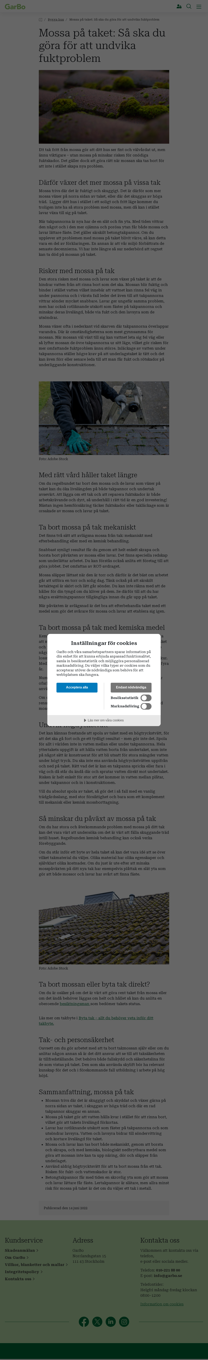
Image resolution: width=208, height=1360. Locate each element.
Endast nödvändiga (131, 687)
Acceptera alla (77, 687)
